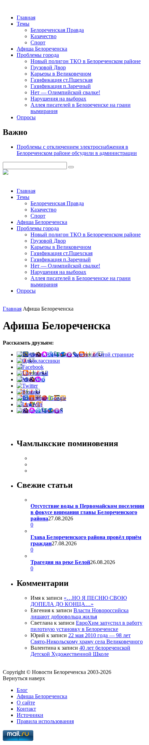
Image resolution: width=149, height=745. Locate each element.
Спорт (37, 42)
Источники (30, 715)
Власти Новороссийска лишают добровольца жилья (79, 613)
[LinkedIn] (29, 404)
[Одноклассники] (38, 361)
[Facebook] (30, 367)
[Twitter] (27, 386)
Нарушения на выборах (58, 99)
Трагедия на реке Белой (60, 562)
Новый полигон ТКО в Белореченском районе (85, 61)
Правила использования (45, 721)
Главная (26, 17)
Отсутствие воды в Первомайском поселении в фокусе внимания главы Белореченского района (87, 512)
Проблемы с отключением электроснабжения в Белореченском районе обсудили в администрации (77, 150)
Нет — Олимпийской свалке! (65, 92)
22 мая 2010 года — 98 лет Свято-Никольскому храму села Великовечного (86, 638)
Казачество (43, 36)
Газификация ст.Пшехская (61, 80)
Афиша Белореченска (42, 49)
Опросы (26, 117)
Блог (22, 690)
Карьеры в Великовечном (60, 74)
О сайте (26, 702)
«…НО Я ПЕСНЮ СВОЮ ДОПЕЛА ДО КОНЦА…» (78, 601)
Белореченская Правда (57, 30)
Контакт (26, 709)
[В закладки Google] (41, 398)
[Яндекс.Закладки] (40, 411)
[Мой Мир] (31, 379)
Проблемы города (38, 55)
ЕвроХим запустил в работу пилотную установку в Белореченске (86, 626)
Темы (23, 24)
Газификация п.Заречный (60, 86)
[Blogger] (28, 392)
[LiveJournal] (32, 373)
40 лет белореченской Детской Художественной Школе (80, 651)
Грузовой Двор (48, 67)
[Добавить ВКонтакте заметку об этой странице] (75, 354)
